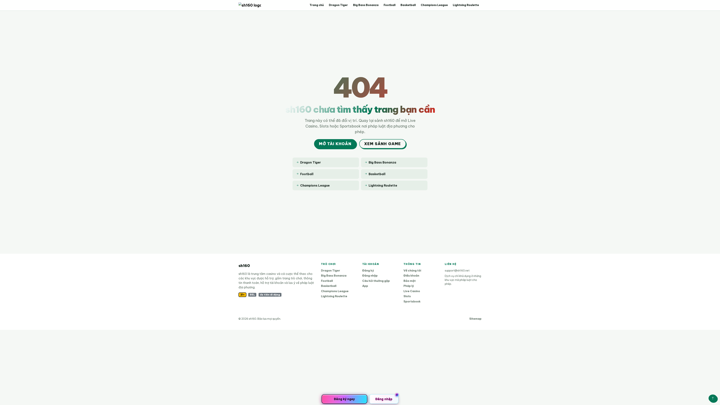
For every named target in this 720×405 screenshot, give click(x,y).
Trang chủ (317, 5)
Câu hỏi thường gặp (376, 281)
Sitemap (475, 318)
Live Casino (412, 291)
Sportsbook (412, 301)
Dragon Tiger (338, 5)
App (365, 286)
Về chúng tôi (412, 270)
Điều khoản (411, 275)
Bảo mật (410, 281)
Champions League (434, 5)
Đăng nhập (370, 275)
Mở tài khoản (335, 143)
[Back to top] (713, 398)
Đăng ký (368, 270)
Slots (407, 296)
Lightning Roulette (466, 5)
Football (389, 5)
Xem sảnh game (382, 143)
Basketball (408, 5)
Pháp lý (409, 286)
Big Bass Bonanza (366, 5)
